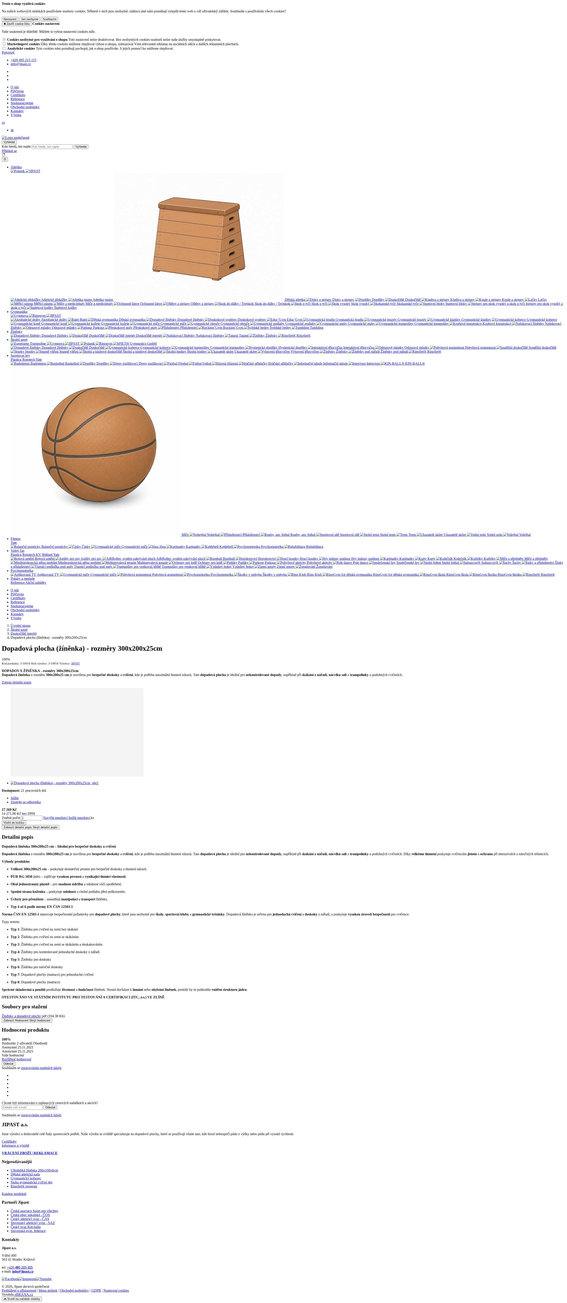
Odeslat (9, 1063)
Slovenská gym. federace (28, 1231)
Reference (18, 99)
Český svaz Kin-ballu (26, 1227)
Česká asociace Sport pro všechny (34, 1211)
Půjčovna (17, 91)
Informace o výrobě (15, 1145)
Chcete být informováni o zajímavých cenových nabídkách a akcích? (50, 1103)
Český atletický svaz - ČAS (30, 1219)
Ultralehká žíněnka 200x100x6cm (34, 1170)
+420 (20, 1267)
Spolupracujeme (22, 103)
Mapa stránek (48, 1290)
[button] (3, 122)
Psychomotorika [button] (22, 570)
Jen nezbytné (29, 19)
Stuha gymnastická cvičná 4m (31, 1182)
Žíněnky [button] (16, 331)
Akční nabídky (35, 582)
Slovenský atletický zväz (28, 1223)
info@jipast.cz (22, 1271)
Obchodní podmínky (25, 107)
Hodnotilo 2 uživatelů (17, 1043)
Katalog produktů (14, 1194)
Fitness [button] (15, 539)
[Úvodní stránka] (15, 137)
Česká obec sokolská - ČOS (30, 1215)
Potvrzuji (8, 52)
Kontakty (17, 111)
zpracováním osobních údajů (41, 1068)
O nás (15, 87)
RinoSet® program (24, 1186)
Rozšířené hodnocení (16, 1059)
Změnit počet (11, 818)
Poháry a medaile (23, 578)
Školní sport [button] (19, 339)
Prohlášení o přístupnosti (19, 1290)
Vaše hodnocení (13, 1055)
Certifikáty (18, 95)
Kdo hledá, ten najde (16, 146)
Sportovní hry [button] (20, 355)
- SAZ (50, 1223)
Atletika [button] (16, 167)
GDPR (96, 1290)
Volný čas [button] (17, 551)
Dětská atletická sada (25, 1174)
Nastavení (10, 19)
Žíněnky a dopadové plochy (21, 1016)
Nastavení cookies (116, 1290)
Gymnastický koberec (26, 1178)
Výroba (16, 115)
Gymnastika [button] (19, 312)
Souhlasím (49, 19)
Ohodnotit (40, 1043)
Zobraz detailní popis (16, 682)
